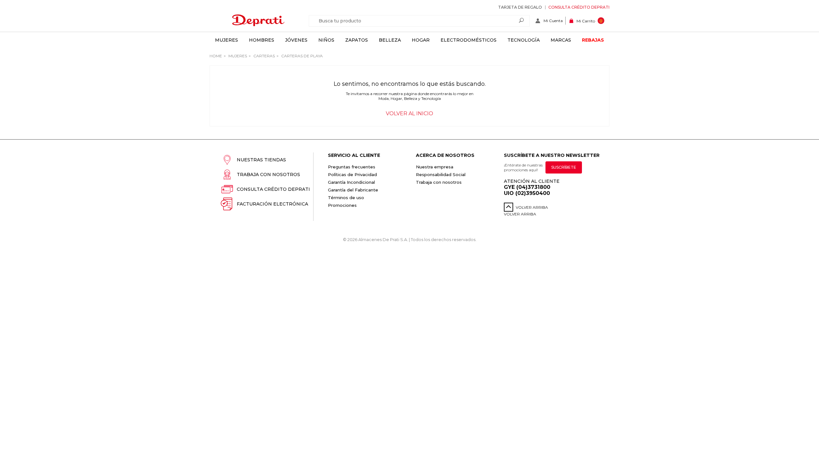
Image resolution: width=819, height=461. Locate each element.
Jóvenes (296, 40)
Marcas (561, 40)
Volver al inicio (409, 113)
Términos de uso (346, 197)
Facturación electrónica (272, 204)
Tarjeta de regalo (520, 7)
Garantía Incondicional (351, 182)
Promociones (342, 205)
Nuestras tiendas (261, 160)
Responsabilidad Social (440, 174)
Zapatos (356, 40)
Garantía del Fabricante (353, 189)
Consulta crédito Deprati (578, 7)
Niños (326, 40)
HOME (216, 55)
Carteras (263, 55)
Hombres (261, 40)
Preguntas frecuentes (351, 166)
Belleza (390, 40)
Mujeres (226, 40)
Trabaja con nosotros (268, 174)
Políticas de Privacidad (352, 174)
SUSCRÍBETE (563, 167)
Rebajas (593, 40)
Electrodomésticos (469, 40)
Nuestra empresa (434, 166)
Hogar (421, 40)
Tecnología (523, 40)
